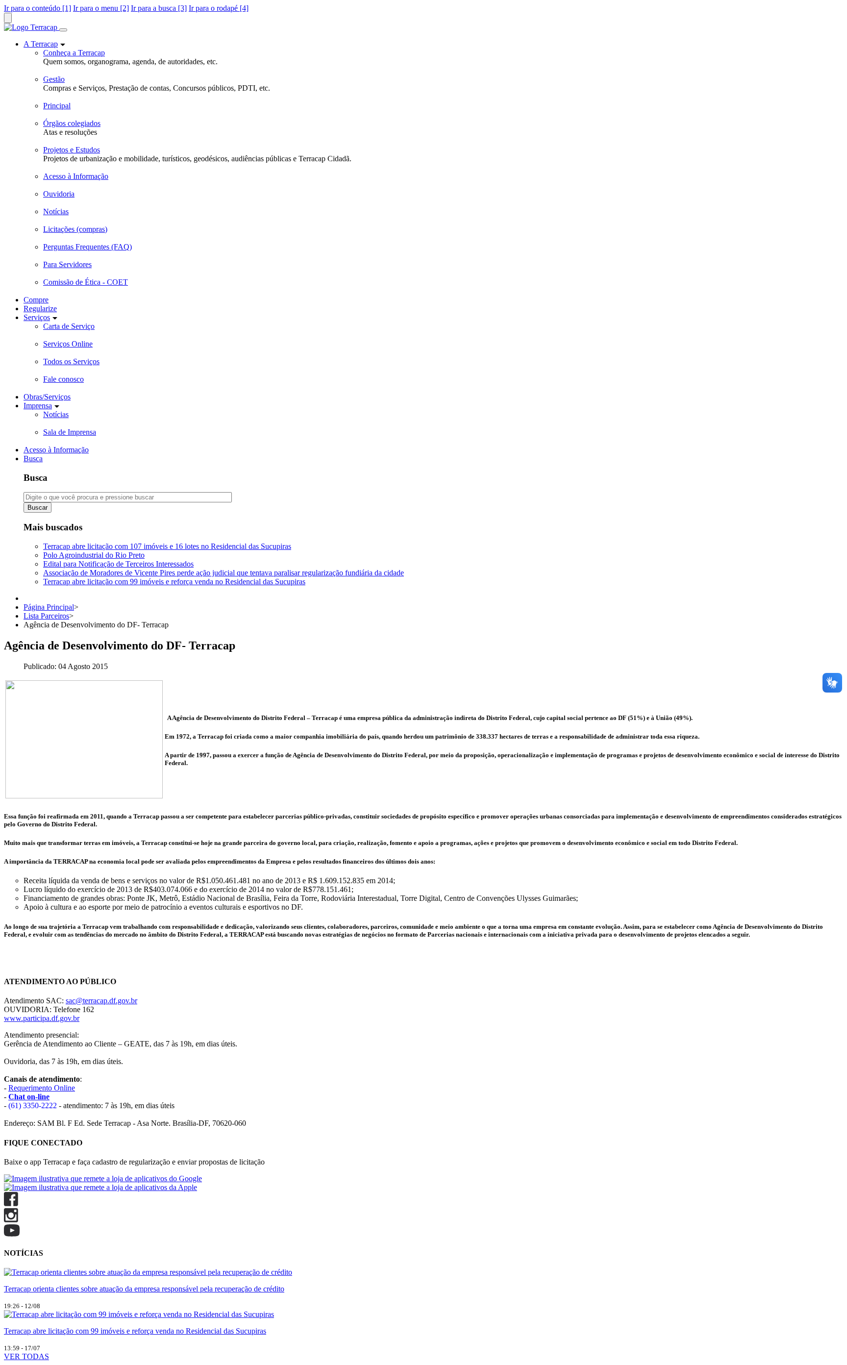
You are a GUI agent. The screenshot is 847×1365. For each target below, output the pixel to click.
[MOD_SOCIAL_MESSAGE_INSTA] (11, 1220)
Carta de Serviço (69, 326)
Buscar (37, 507)
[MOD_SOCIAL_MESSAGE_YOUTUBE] (12, 1234)
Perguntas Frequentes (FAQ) (87, 247)
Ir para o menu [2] (101, 8)
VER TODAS (26, 1356)
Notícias (56, 211)
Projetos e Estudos (71, 150)
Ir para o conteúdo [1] (37, 8)
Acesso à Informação (75, 176)
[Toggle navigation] (63, 29)
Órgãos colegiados (71, 123)
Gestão (54, 79)
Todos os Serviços (71, 361)
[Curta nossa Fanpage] (11, 1203)
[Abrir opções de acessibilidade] (8, 18)
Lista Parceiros (46, 616)
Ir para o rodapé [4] (219, 8)
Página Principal (49, 607)
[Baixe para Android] (103, 1178)
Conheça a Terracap (74, 53)
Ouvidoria (59, 194)
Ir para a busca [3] (159, 8)
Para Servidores (67, 264)
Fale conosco (63, 379)
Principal (57, 105)
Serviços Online (68, 344)
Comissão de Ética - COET (85, 282)
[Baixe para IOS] (100, 1187)
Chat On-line (24, 962)
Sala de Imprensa (69, 432)
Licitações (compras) (75, 229)
